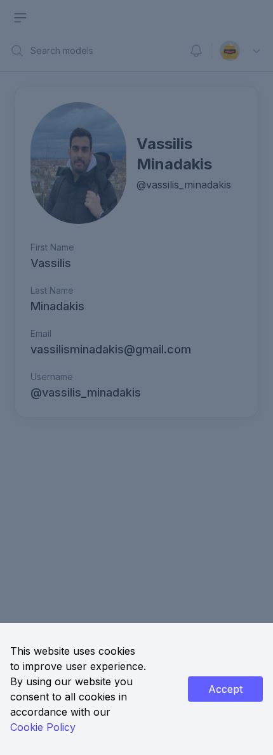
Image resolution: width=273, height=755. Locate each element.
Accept (225, 689)
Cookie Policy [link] (43, 727)
